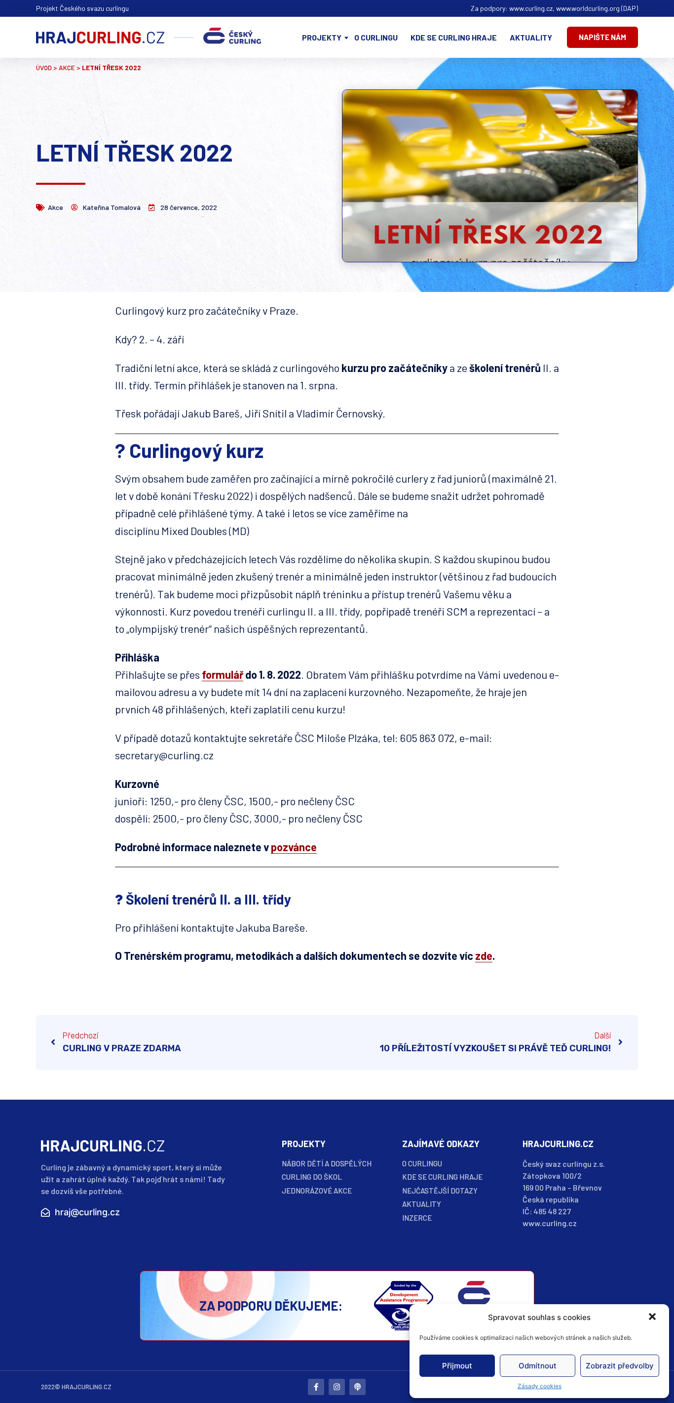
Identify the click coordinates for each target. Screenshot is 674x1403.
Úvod (44, 67)
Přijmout (457, 1365)
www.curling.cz (531, 8)
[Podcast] (357, 1387)
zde (483, 955)
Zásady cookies (540, 1386)
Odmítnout (538, 1365)
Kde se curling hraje (454, 37)
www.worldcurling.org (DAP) (597, 8)
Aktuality (531, 37)
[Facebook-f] (316, 1387)
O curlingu (376, 37)
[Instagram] (337, 1387)
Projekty (321, 37)
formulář (222, 674)
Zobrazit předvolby (620, 1365)
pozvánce (294, 846)
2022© (50, 1387)
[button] (653, 1317)
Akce (67, 67)
